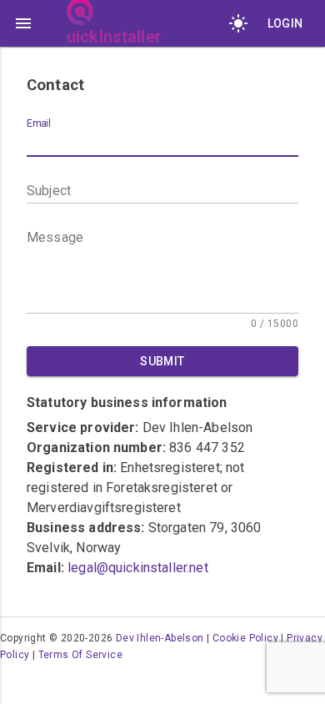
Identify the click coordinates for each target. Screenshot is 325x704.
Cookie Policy (245, 638)
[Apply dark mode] (238, 23)
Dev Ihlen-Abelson (160, 638)
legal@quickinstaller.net (138, 568)
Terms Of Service (80, 655)
